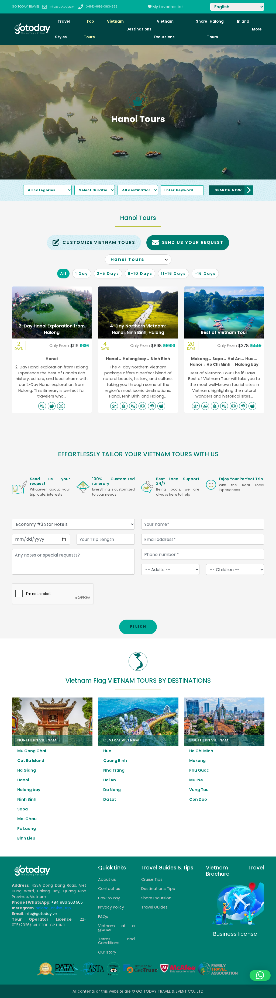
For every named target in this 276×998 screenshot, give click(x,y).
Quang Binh (115, 760)
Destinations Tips (158, 888)
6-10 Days (140, 273)
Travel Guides (154, 907)
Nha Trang (114, 770)
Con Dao (198, 799)
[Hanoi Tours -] (32, 875)
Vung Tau (199, 789)
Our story (107, 952)
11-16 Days (173, 273)
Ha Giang (26, 770)
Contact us (109, 888)
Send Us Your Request (192, 242)
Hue (251, 358)
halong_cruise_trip (53, 908)
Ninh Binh (160, 358)
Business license (235, 934)
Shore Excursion (156, 898)
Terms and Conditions (116, 940)
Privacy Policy (111, 907)
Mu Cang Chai (31, 751)
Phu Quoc (199, 770)
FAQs (103, 916)
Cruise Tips (152, 879)
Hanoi (52, 358)
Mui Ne (196, 780)
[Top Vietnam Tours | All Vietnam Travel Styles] (32, 33)
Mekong (201, 358)
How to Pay (109, 898)
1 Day (81, 273)
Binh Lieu (26, 838)
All (63, 273)
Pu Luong (26, 828)
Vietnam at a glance (116, 927)
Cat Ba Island (30, 760)
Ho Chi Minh (220, 364)
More (256, 29)
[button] (260, 975)
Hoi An (235, 358)
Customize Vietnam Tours (99, 242)
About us (107, 879)
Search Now (228, 190)
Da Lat (109, 799)
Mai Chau (27, 818)
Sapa (219, 358)
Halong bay (136, 358)
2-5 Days (108, 273)
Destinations (138, 29)
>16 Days (205, 273)
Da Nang (112, 789)
